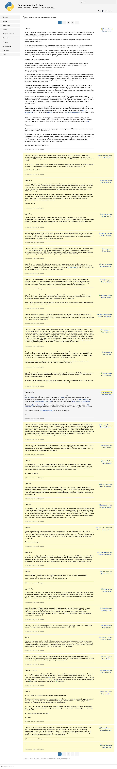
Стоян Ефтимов (106, 375)
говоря (83, 110)
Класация (6, 50)
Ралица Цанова (106, 447)
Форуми (5, 42)
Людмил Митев (106, 394)
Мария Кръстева (106, 610)
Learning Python (83, 399)
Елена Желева (106, 591)
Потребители (7, 46)
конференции (29, 112)
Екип (4, 54)
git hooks (83, 2)
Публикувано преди (34, 149)
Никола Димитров (105, 266)
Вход (99, 11)
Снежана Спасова (105, 639)
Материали (6, 25)
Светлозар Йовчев (105, 297)
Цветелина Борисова (104, 554)
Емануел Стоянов (105, 427)
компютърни (47, 410)
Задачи (5, 29)
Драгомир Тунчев (106, 182)
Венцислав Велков (105, 507)
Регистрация (107, 11)
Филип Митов (107, 354)
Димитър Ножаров (105, 235)
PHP (62, 397)
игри (52, 410)
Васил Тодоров (106, 659)
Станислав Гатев (106, 694)
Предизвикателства (9, 34)
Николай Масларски (105, 158)
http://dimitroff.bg (72, 267)
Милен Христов (106, 627)
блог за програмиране (73, 112)
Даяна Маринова (106, 574)
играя (41, 410)
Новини (5, 21)
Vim (42, 405)
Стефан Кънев (106, 31)
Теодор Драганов (106, 332)
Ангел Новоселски (105, 486)
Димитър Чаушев (106, 672)
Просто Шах (86, 401)
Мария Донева (106, 251)
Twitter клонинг (76, 401)
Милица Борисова (105, 730)
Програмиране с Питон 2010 (43, 401)
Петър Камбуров (106, 747)
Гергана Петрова (106, 216)
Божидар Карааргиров (104, 316)
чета (87, 121)
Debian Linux (36, 405)
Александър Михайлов (104, 530)
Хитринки (6, 38)
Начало (5, 17)
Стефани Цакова (106, 282)
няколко (49, 112)
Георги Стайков (106, 463)
